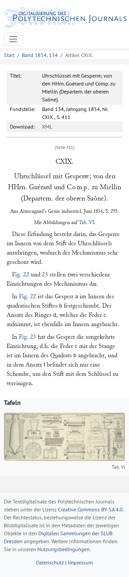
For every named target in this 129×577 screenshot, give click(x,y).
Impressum (80, 562)
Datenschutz (50, 562)
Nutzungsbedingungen (63, 549)
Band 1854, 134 (40, 55)
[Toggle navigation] (13, 39)
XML (47, 126)
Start (9, 55)
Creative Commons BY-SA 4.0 (90, 509)
